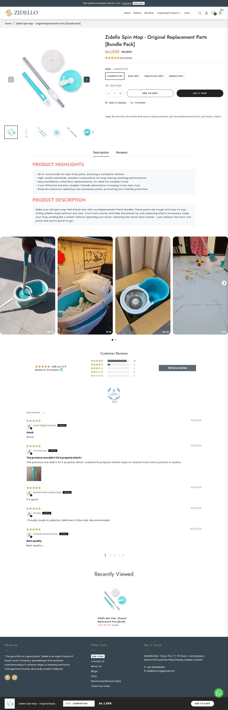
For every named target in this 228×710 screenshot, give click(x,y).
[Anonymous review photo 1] (34, 473)
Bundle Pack (118, 116)
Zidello (217, 116)
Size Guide (115, 85)
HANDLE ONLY (176, 76)
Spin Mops (206, 116)
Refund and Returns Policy (106, 681)
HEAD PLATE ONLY (154, 76)
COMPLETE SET (115, 76)
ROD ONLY (133, 76)
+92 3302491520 (155, 667)
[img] (34, 420)
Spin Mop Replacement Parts (184, 116)
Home (8, 23)
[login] (206, 13)
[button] (199, 13)
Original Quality (159, 116)
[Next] (224, 283)
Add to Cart (202, 703)
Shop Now (127, 3)
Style (68, 703)
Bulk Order (139, 3)
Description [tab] (101, 152)
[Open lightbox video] (27, 286)
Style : (116, 69)
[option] (49, 77)
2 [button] (110, 555)
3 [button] (115, 555)
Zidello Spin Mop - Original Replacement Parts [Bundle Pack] (112, 620)
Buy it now (200, 93)
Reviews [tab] (121, 152)
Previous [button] (11, 79)
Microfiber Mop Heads (138, 116)
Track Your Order (100, 686)
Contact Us (97, 661)
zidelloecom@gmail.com (160, 670)
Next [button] (87, 79)
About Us (96, 666)
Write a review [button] (177, 368)
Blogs (94, 671)
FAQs (94, 676)
